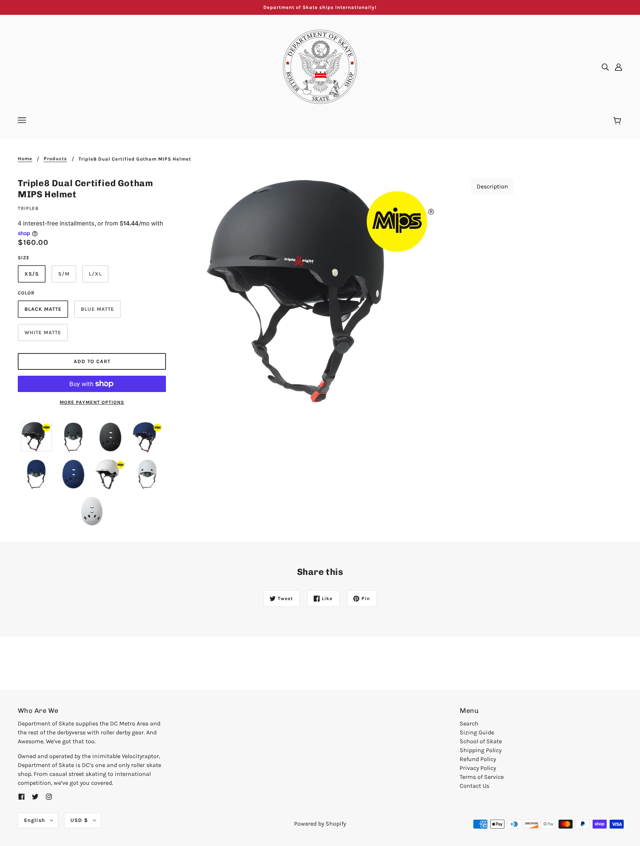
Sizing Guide (477, 732)
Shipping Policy (480, 750)
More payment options (92, 402)
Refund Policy (478, 759)
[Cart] (618, 121)
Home (25, 158)
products (55, 158)
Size (24, 257)
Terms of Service (482, 776)
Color (26, 293)
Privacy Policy (478, 767)
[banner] (320, 66)
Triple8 (28, 208)
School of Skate (481, 741)
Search (469, 723)
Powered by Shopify (320, 823)
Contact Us (474, 785)
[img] (605, 66)
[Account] (618, 66)
